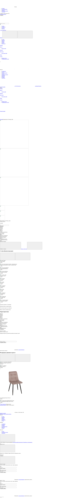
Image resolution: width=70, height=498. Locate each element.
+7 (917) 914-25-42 (3, 30)
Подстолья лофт (4, 53)
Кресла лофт (4, 48)
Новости (3, 10)
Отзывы (3, 8)
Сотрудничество (4, 9)
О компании (4, 71)
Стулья (3, 39)
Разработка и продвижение (27, 442)
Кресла (3, 41)
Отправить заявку (3, 472)
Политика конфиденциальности (18, 442)
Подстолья (3, 43)
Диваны (1, 45)
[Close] (0, 443)
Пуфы (3, 42)
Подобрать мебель (3, 342)
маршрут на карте (3, 413)
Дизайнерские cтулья (5, 102)
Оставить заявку (2, 111)
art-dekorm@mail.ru (3, 14)
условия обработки (21, 349)
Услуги (3, 27)
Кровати (3, 40)
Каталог (2, 15)
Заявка (1, 37)
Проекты (3, 28)
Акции (3, 26)
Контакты (3, 11)
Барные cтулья (4, 58)
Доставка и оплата (5, 74)
